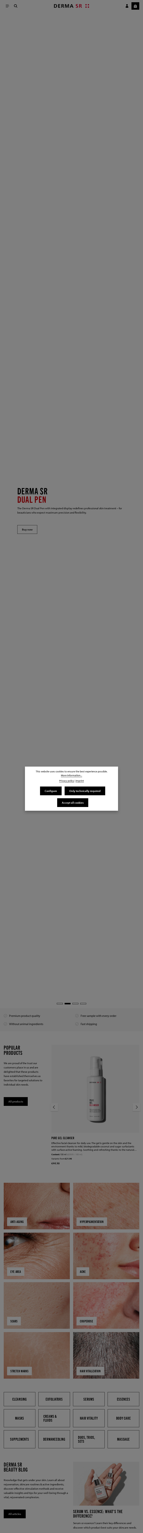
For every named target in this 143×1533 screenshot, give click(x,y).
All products (15, 1101)
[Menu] (7, 6)
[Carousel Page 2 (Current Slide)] (68, 1003)
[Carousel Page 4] (83, 1003)
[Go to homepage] (71, 6)
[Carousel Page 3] (75, 1003)
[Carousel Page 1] (60, 1003)
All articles (14, 1514)
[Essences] (123, 1399)
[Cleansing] (19, 1399)
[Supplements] (19, 1439)
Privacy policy (66, 780)
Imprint (80, 780)
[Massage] (123, 1439)
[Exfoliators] (54, 1399)
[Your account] (127, 6)
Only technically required (85, 791)
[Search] (15, 6)
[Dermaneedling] (54, 1439)
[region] (71, 510)
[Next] (136, 1107)
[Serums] (88, 1399)
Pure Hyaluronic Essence (67, 1138)
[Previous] (54, 1107)
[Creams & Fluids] (54, 1418)
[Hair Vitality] (88, 1418)
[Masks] (19, 1418)
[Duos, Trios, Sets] (88, 1439)
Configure (51, 791)
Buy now (27, 529)
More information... (71, 775)
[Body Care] (123, 1418)
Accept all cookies (73, 802)
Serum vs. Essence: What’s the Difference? (98, 1513)
